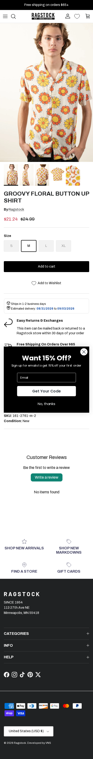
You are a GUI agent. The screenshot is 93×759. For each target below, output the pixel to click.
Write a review (46, 477)
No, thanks (46, 403)
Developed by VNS (39, 742)
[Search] (15, 16)
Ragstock (16, 209)
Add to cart (46, 266)
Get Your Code (46, 391)
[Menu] (5, 16)
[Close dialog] (84, 352)
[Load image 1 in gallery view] (46, 92)
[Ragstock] (43, 16)
